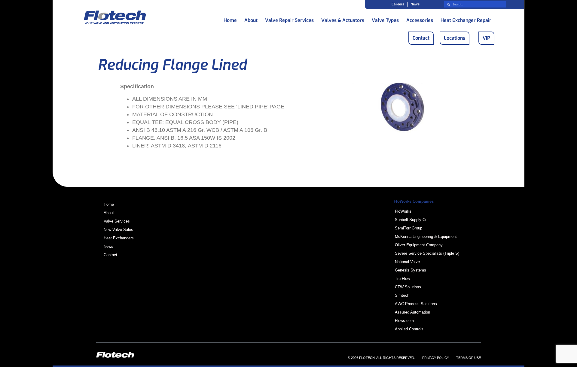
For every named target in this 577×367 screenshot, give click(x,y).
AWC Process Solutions (416, 304)
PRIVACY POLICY (435, 357)
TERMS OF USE (468, 357)
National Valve (407, 261)
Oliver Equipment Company (419, 245)
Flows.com (404, 320)
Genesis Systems (410, 270)
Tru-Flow (402, 278)
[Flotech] (115, 18)
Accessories (419, 18)
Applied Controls (409, 329)
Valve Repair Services (289, 18)
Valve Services (117, 221)
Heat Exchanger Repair (466, 18)
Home (230, 18)
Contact (110, 255)
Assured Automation (412, 312)
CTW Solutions (408, 287)
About (251, 18)
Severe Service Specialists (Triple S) (427, 253)
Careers (398, 4)
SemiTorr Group (408, 228)
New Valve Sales (118, 229)
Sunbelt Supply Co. (412, 219)
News (415, 4)
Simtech (402, 295)
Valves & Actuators (342, 18)
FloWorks (403, 211)
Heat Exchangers (119, 238)
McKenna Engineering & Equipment (426, 236)
